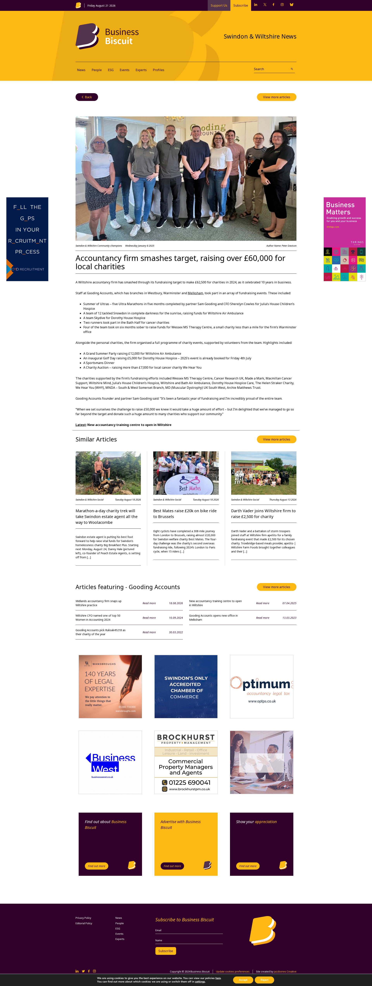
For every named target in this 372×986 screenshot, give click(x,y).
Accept (243, 980)
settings (200, 981)
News (81, 70)
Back (87, 97)
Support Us (219, 5)
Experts (141, 70)
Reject (264, 980)
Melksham (195, 293)
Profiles (158, 70)
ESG (111, 70)
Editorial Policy (84, 923)
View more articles (276, 97)
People (97, 70)
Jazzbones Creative (285, 971)
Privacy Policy (83, 918)
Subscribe (240, 5)
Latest (81, 425)
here (218, 978)
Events (124, 70)
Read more (149, 603)
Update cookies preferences (233, 971)
